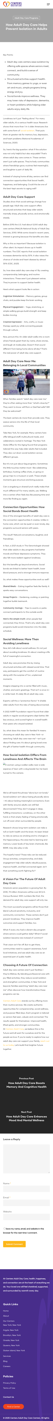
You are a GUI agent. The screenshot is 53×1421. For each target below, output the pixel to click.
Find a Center (13, 1406)
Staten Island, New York (14, 1350)
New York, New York (12, 1325)
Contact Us (8, 1397)
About (6, 1316)
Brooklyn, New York (12, 1335)
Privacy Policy (9, 1383)
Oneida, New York (11, 1340)
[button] (48, 4)
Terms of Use (9, 1388)
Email (6, 1197)
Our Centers (8, 1321)
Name (7, 1183)
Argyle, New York (10, 1330)
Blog (5, 1361)
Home (6, 1311)
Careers (6, 1366)
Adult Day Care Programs (26, 18)
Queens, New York (11, 1345)
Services (7, 1356)
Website (7, 1211)
